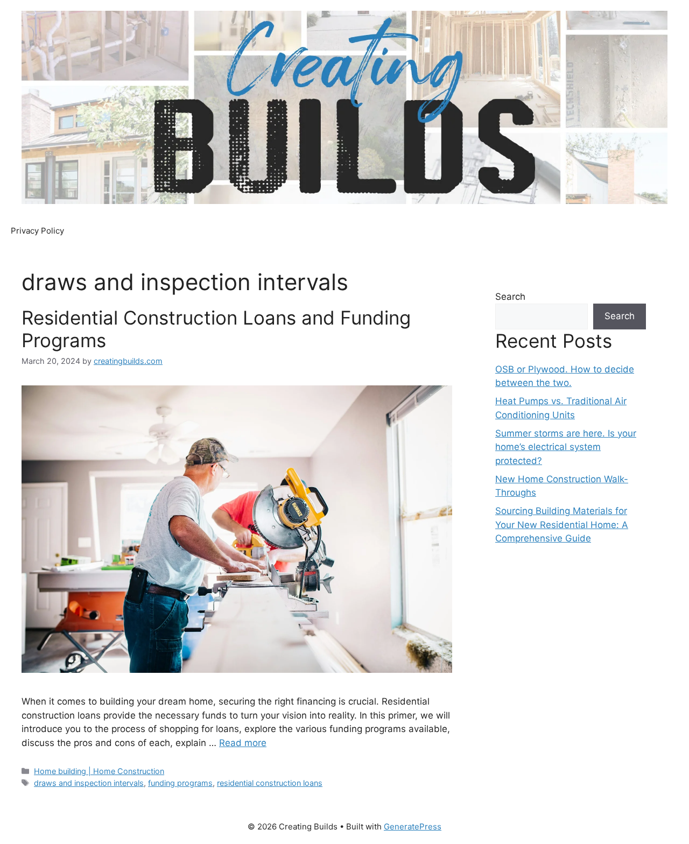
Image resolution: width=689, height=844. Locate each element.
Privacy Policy (37, 231)
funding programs (180, 782)
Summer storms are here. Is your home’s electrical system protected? (565, 447)
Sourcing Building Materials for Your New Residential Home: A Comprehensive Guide (561, 524)
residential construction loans (269, 782)
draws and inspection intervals (89, 782)
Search (510, 296)
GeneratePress (412, 826)
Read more (242, 742)
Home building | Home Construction (99, 771)
